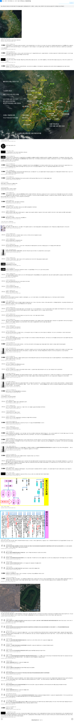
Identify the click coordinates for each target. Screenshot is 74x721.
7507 (20, 67)
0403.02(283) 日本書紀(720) (11, 421)
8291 (14, 360)
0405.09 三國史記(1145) (10, 459)
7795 (20, 265)
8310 (20, 628)
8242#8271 (8, 377)
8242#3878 (3, 49)
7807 (14, 41)
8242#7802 (8, 260)
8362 (14, 541)
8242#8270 (8, 370)
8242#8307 (8, 564)
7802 (20, 260)
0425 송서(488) (9, 561)
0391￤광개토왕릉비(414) (11, 249)
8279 (20, 429)
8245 (14, 161)
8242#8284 (8, 293)
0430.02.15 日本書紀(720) (11, 572)
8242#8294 (8, 392)
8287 (20, 208)
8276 (14, 435)
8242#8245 (3, 161)
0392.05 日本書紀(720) (10, 268)
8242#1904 (3, 55)
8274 (20, 408)
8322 (14, 697)
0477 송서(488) (9, 688)
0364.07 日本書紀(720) (10, 44)
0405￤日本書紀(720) (10, 467)
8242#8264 (3, 323)
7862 (14, 62)
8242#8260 (8, 246)
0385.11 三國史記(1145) (10, 211)
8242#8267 (3, 340)
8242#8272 (8, 386)
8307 (20, 564)
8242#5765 (3, 277)
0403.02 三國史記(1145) (10, 416)
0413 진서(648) (9, 551)
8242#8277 (8, 418)
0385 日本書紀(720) (10, 205)
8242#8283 (3, 298)
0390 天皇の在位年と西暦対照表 (7, 221)
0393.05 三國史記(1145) (10, 307)
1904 (14, 55)
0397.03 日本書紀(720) (10, 356)
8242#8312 (8, 641)
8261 (14, 311)
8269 (20, 345)
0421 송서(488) (9, 556)
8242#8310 (8, 628)
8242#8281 (3, 443)
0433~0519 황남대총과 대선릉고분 (7, 612)
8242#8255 (8, 218)
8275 (20, 413)
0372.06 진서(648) (4, 187)
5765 (14, 277)
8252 (14, 581)
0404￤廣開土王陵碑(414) (11, 446)
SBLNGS (6, 41)
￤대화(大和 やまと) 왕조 (11, 712)
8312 (20, 641)
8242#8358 (3, 222)
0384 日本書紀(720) (10, 200)
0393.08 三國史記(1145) (10, 319)
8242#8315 (3, 658)
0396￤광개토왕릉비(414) (11, 348)
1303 (20, 475)
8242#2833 (3, 548)
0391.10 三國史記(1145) (10, 244)
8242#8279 (8, 429)
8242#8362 (3, 541)
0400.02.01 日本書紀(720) (11, 389)
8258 (20, 241)
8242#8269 (8, 345)
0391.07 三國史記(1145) (10, 239)
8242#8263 (8, 316)
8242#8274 (8, 408)
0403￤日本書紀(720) (10, 431)
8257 (20, 574)
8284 (20, 293)
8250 (20, 179)
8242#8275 (8, 413)
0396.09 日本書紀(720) (10, 342)
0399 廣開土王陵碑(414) (10, 373)
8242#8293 (8, 709)
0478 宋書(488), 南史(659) (11, 693)
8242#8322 (3, 697)
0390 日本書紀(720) (10, 216)
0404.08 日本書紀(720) (10, 438)
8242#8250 (8, 179)
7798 (14, 174)
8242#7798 (3, 174)
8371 (14, 616)
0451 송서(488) (9, 649)
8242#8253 (3, 141)
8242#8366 (3, 717)
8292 (20, 365)
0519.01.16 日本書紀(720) (11, 706)
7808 (20, 153)
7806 (14, 197)
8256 (20, 236)
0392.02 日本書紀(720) (10, 263)
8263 (20, 316)
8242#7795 (8, 265)
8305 (20, 553)
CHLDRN (9, 41)
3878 (14, 49)
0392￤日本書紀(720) (10, 301)
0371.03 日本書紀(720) (10, 163)
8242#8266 (8, 333)
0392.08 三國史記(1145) (10, 280)
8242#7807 (3, 41)
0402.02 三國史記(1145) (10, 405)
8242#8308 (8, 569)
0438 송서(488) (9, 619)
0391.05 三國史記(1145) (10, 233)
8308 (20, 569)
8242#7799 (3, 184)
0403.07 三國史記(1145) (10, 426)
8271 (20, 377)
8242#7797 (3, 167)
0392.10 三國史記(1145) (10, 285)
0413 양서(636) (9, 544)
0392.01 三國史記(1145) (10, 257)
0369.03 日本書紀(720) (10, 156)
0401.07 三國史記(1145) (5, 395)
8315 (14, 658)
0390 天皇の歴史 (9, 225)
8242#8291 (3, 360)
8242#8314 (8, 651)
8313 (20, 646)
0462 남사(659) (9, 683)
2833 (14, 548)
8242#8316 (8, 663)
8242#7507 (8, 67)
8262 (20, 282)
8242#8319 (3, 680)
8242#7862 (3, 62)
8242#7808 (8, 153)
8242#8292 (8, 365)
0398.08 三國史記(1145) (10, 368)
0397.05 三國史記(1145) (10, 362)
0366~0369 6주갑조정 (10, 58)
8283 (14, 298)
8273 (14, 397)
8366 (14, 717)
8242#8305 (8, 553)
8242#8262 (8, 282)
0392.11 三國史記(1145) (10, 290)
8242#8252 (3, 581)
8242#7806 (3, 197)
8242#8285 (8, 213)
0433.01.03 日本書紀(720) (11, 577)
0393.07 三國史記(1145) (10, 314)
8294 (20, 392)
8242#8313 (8, 646)
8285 (20, 213)
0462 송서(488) (9, 666)
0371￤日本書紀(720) (10, 170)
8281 (14, 443)
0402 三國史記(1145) (10, 400)
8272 (20, 386)
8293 (20, 709)
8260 (20, 246)
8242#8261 (3, 311)
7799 (14, 184)
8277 (20, 418)
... (6, 144)
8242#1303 (8, 475)
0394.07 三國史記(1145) (10, 325)
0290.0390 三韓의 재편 (5, 38)
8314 (20, 651)
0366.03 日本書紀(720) (10, 51)
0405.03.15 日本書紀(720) (11, 454)
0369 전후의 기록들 (10, 150)
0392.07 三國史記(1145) (10, 273)
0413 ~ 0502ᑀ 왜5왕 (10, 472)
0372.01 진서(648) (4, 182)
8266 (20, 333)
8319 (14, 680)
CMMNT (12, 41)
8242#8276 (3, 435)
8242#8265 (8, 328)
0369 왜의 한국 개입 (5, 139)
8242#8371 (3, 616)
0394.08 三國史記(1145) (10, 331)
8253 (14, 141)
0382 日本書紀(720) (10, 192)
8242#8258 (8, 241)
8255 (20, 218)
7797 (14, 167)
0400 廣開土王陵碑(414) (10, 381)
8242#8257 (8, 574)
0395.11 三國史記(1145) (10, 336)
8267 (14, 340)
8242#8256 (8, 236)
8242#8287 (8, 208)
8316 (20, 663)
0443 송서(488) (9, 638)
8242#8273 (3, 397)
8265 (20, 328)
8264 (14, 323)
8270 (20, 370)
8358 (14, 222)
